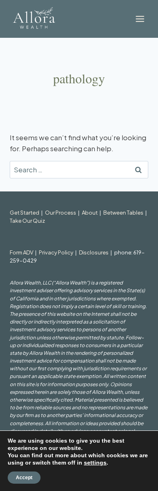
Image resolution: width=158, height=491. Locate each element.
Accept (24, 477)
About (90, 212)
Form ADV (21, 252)
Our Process (60, 212)
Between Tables (123, 212)
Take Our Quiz (27, 220)
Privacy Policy (56, 252)
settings (95, 462)
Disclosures (94, 252)
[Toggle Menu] (140, 19)
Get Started (24, 212)
